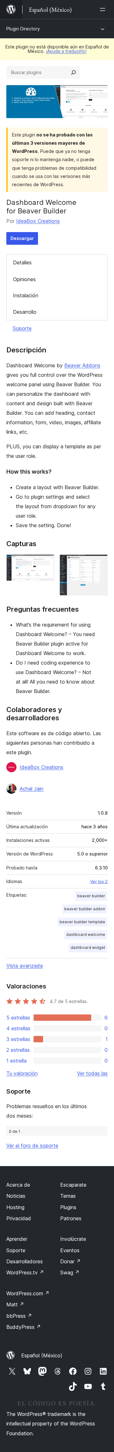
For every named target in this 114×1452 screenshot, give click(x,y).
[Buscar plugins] (73, 72)
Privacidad (18, 1218)
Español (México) (41, 1355)
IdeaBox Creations (38, 221)
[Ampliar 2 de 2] (99, 563)
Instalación (25, 295)
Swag (69, 1272)
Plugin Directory (23, 28)
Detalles (22, 262)
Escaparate (73, 1185)
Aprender (16, 1239)
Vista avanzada (24, 966)
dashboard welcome (85, 934)
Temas (68, 1196)
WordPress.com (27, 1293)
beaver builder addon (84, 908)
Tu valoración (22, 1073)
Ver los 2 (99, 881)
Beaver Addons (82, 365)
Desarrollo (24, 312)
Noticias (15, 1196)
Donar (70, 1261)
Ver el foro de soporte (32, 1145)
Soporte (22, 328)
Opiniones (24, 279)
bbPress (19, 1316)
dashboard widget (88, 947)
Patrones (70, 1218)
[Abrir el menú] (104, 9)
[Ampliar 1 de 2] (46, 563)
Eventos (69, 1250)
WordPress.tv (25, 1272)
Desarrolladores (24, 1261)
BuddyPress (23, 1327)
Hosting (15, 1207)
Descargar (22, 238)
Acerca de (18, 1185)
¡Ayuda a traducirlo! (66, 51)
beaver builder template (82, 921)
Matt (15, 1304)
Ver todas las (92, 1073)
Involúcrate (73, 1239)
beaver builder (91, 895)
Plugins (68, 1207)
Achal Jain (31, 789)
